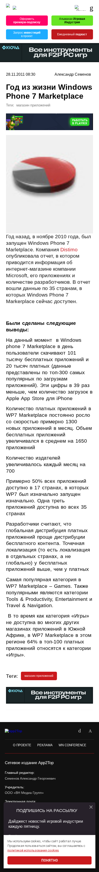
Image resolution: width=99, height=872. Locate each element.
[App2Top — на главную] (17, 731)
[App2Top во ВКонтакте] (79, 731)
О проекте (22, 745)
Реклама (45, 745)
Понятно (49, 860)
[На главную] (8, 8)
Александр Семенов (73, 74)
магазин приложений (33, 105)
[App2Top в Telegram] (90, 731)
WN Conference (72, 745)
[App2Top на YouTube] (69, 731)
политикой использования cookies (33, 850)
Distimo (69, 249)
